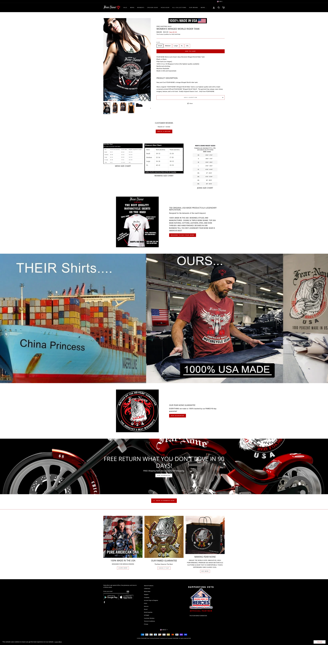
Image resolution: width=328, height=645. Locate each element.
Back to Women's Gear (165, 500)
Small (160, 46)
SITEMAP (146, 615)
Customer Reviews (149, 618)
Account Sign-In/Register (151, 600)
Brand (145, 609)
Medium (168, 46)
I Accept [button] (319, 642)
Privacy (146, 624)
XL (182, 46)
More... (204, 7)
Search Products (148, 585)
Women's (140, 7)
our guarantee (177, 415)
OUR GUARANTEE (163, 475)
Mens (132, 7)
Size (158, 42)
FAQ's (145, 603)
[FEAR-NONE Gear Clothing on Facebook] (104, 602)
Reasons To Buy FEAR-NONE (182, 235)
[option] (127, 59)
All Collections (179, 7)
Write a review (164, 131)
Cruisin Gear (152, 7)
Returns (146, 606)
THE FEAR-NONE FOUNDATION (198, 615)
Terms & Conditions (149, 621)
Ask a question (190, 97)
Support (146, 594)
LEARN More (123, 568)
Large (176, 46)
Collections (147, 588)
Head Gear (165, 7)
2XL (187, 46)
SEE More (205, 571)
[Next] (150, 108)
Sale (125, 7)
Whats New (147, 591)
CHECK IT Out (164, 568)
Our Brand (193, 7)
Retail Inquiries (148, 612)
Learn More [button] (58, 642)
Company (146, 597)
